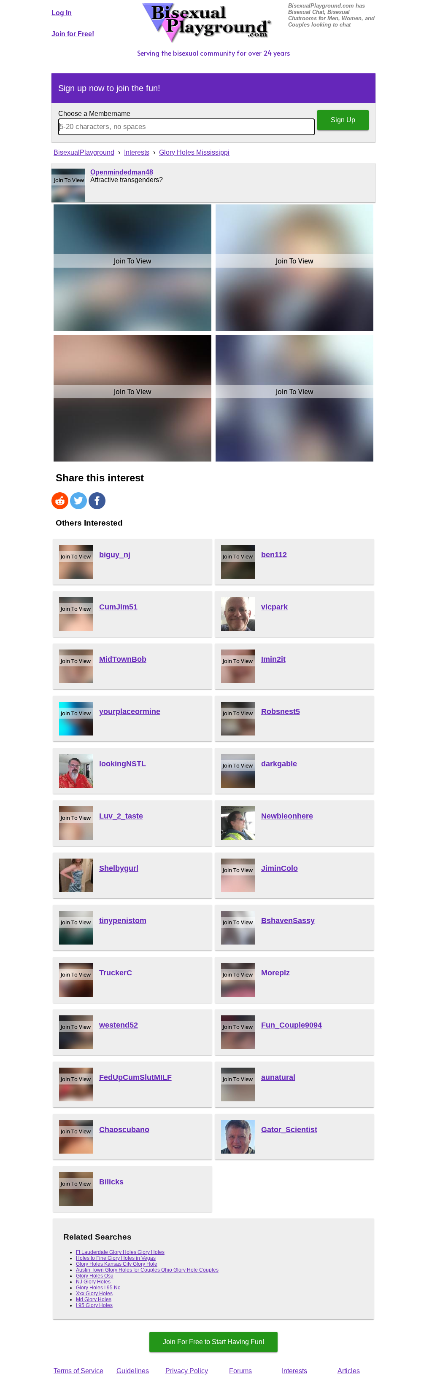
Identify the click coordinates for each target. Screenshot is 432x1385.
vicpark (274, 607)
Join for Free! (72, 34)
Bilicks (111, 1182)
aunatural (278, 1077)
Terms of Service (78, 1370)
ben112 (274, 554)
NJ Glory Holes (93, 1282)
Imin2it (273, 659)
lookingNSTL (122, 764)
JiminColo (279, 868)
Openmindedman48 (121, 172)
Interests (294, 1370)
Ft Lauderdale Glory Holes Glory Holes (120, 1252)
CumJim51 (118, 607)
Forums (240, 1370)
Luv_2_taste (121, 816)
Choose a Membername (94, 113)
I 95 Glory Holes (94, 1305)
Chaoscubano (124, 1129)
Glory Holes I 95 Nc (98, 1288)
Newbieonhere (287, 816)
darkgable (279, 764)
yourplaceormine (129, 711)
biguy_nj (114, 554)
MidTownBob (122, 659)
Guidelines (132, 1370)
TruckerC (115, 973)
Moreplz (275, 973)
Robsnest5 (280, 711)
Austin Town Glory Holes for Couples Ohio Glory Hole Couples (147, 1270)
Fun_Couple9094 (291, 1025)
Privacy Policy (186, 1370)
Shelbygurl (118, 868)
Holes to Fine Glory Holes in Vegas (116, 1258)
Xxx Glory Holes (94, 1293)
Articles (349, 1370)
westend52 (118, 1025)
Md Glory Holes (93, 1299)
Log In (61, 12)
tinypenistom (122, 920)
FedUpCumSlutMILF (135, 1077)
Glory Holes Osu (94, 1276)
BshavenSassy (288, 920)
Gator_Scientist (289, 1129)
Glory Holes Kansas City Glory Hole (116, 1264)
